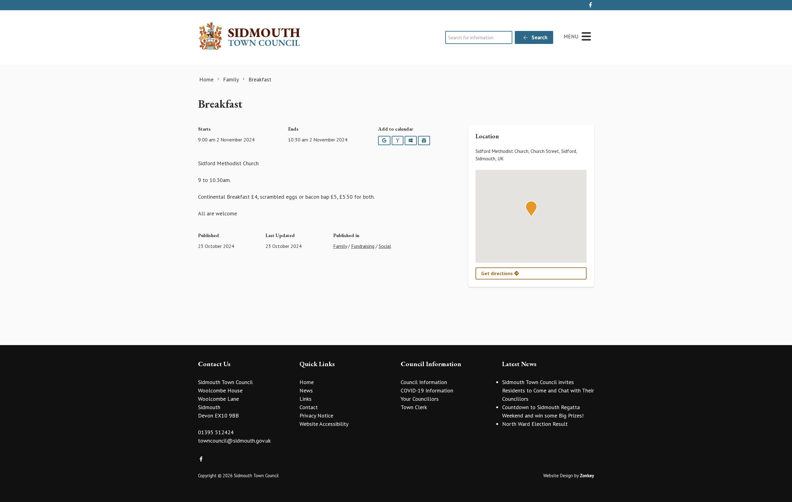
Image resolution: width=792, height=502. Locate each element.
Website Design (558, 475)
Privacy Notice (316, 415)
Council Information (424, 382)
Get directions (497, 273)
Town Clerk (414, 407)
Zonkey (587, 475)
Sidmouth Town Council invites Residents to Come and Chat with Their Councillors (548, 390)
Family (340, 246)
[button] (531, 208)
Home (306, 382)
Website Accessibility (323, 423)
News (306, 390)
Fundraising (362, 246)
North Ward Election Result (535, 423)
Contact (308, 407)
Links (305, 398)
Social (385, 246)
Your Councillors (420, 398)
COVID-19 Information (427, 390)
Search (538, 37)
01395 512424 (216, 432)
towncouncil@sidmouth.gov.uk (234, 440)
